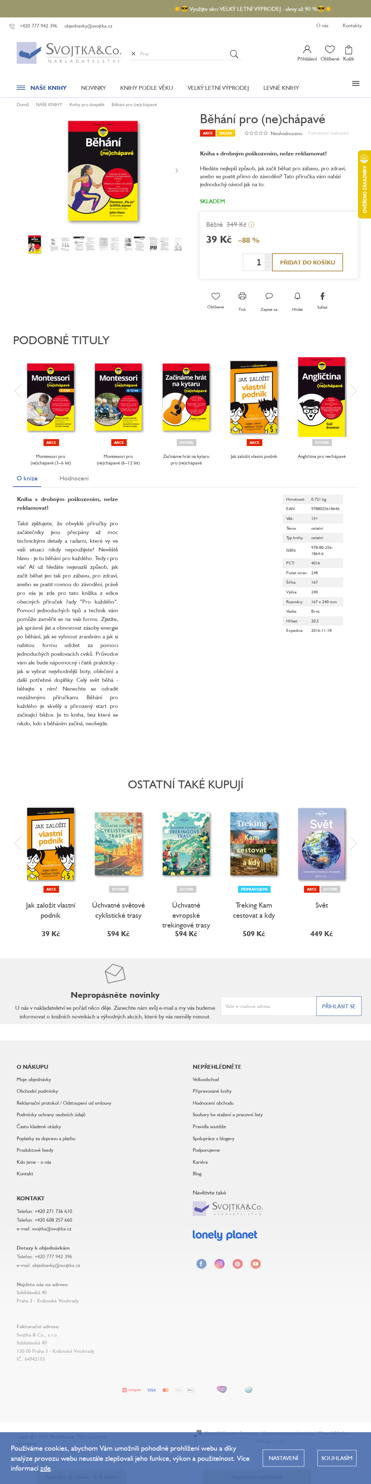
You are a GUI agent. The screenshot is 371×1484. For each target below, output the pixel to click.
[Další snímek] (177, 171)
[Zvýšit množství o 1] (268, 258)
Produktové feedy (35, 1150)
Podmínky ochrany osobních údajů (51, 1114)
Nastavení (283, 1458)
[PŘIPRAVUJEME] (253, 844)
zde (45, 1467)
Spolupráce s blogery (213, 1138)
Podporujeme (206, 1150)
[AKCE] (50, 397)
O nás (322, 25)
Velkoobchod (206, 1079)
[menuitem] (41, 89)
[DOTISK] (186, 397)
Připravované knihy (212, 1091)
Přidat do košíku (307, 262)
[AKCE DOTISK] (321, 844)
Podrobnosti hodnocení (328, 133)
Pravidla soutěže (209, 1126)
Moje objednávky (34, 1079)
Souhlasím (337, 1458)
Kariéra (200, 1162)
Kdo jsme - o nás (34, 1162)
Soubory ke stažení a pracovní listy (228, 1114)
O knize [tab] (27, 478)
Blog (197, 1173)
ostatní (317, 528)
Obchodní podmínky (37, 1091)
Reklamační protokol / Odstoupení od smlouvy (64, 1103)
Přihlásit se (339, 1006)
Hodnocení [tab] (74, 478)
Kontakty (352, 25)
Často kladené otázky (39, 1126)
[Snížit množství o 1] (268, 266)
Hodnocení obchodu (213, 1103)
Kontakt (25, 1173)
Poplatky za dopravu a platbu (46, 1138)
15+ (314, 518)
